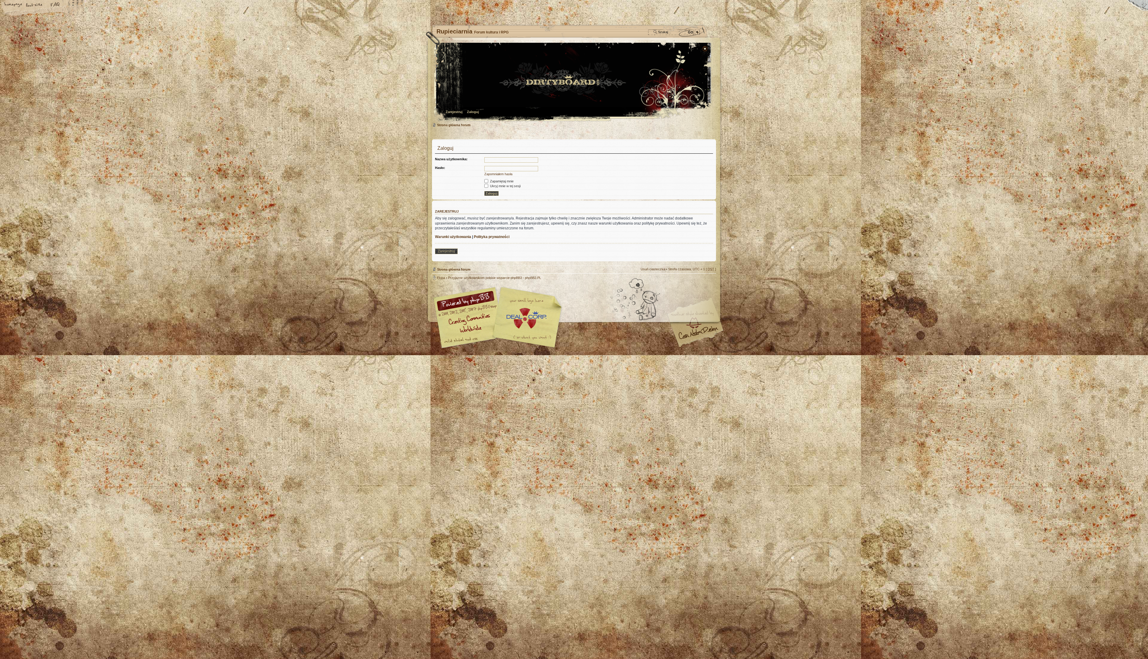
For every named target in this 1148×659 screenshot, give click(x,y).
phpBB (499, 317)
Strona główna (13, 5)
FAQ (55, 5)
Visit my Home (698, 335)
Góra (708, 281)
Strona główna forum (573, 82)
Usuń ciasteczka (653, 269)
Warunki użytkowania (453, 237)
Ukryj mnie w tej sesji (504, 186)
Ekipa (441, 278)
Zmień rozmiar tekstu (34, 5)
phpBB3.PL (533, 278)
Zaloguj (473, 112)
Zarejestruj (454, 112)
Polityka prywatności (491, 237)
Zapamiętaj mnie (501, 181)
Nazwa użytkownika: (451, 159)
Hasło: (440, 168)
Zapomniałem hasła (498, 174)
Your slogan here (526, 318)
